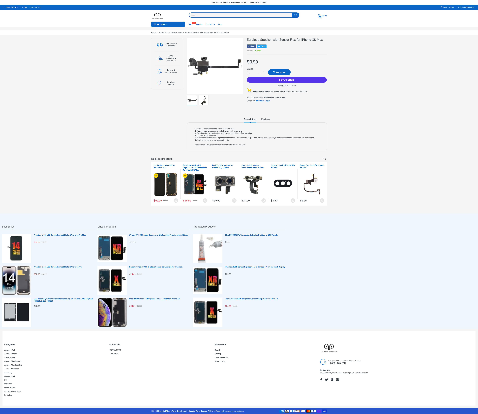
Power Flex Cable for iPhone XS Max (283, 166)
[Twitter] (326, 379)
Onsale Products (106, 226)
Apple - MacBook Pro (13, 365)
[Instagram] (337, 379)
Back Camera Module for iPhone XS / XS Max (193, 166)
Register (471, 7)
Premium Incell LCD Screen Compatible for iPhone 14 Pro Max (60, 235)
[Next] (188, 66)
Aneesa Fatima (239, 411)
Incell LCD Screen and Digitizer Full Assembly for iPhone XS (154, 299)
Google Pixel (9, 376)
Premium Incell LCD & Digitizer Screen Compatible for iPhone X (155, 267)
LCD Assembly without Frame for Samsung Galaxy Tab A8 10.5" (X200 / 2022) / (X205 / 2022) (63, 300)
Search (217, 350)
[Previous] (242, 66)
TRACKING (113, 354)
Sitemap (218, 354)
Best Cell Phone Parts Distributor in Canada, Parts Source (182, 411)
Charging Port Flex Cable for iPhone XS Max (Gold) (312, 166)
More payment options (287, 85)
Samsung (8, 372)
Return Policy (220, 361)
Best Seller (8, 226)
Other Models (10, 387)
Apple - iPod (9, 357)
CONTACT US (115, 350)
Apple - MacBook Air (13, 361)
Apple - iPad (9, 350)
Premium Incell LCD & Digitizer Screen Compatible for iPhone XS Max (166, 167)
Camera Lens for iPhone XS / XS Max (253, 166)
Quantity (250, 69)
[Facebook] (321, 379)
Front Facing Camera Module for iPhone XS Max (223, 166)
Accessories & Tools (12, 391)
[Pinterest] (332, 379)
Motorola (8, 384)
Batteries (8, 395)
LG (5, 380)
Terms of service (221, 357)
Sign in (463, 7)
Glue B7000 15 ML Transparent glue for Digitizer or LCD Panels (251, 235)
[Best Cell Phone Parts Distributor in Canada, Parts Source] (157, 15)
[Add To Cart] (176, 200)
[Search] (295, 15)
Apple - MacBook (11, 369)
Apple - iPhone (10, 354)
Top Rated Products (204, 226)
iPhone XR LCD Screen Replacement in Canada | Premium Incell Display (159, 235)
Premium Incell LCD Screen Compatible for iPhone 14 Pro (58, 267)
